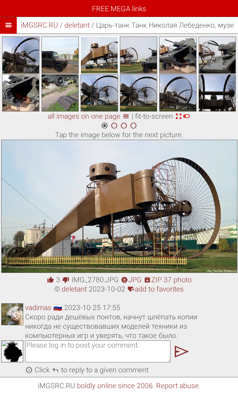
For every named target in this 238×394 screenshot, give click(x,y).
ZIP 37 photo (168, 280)
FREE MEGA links (119, 9)
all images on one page (89, 116)
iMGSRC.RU (39, 25)
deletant (77, 25)
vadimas (38, 308)
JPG (131, 280)
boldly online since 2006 (115, 386)
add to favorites (155, 289)
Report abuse (177, 386)
